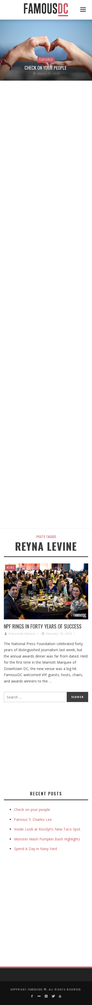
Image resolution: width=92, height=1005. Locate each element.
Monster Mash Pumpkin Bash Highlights (47, 839)
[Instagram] (45, 996)
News (10, 567)
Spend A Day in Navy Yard (35, 848)
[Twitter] (53, 996)
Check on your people (46, 67)
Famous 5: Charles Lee (33, 819)
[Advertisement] (47, 745)
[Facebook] (32, 996)
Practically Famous (22, 633)
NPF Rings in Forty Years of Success (43, 626)
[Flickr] (39, 996)
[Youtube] (59, 996)
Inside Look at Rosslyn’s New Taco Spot (47, 829)
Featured (46, 59)
